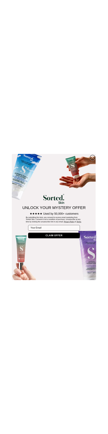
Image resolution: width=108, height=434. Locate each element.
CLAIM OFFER (54, 235)
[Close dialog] (92, 157)
